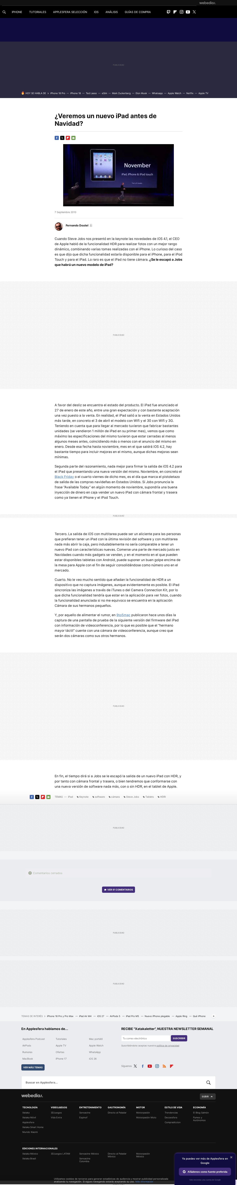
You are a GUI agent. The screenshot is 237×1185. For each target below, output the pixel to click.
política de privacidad (167, 1045)
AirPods (26, 1045)
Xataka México (30, 1153)
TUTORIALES (37, 12)
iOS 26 (93, 1058)
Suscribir (179, 1038)
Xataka (25, 1112)
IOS (96, 12)
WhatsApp (95, 1052)
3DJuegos (56, 1112)
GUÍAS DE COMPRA (138, 12)
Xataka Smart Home (33, 1127)
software (100, 796)
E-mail (73, 138)
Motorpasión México (143, 1155)
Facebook (57, 138)
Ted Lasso (91, 93)
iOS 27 (101, 1016)
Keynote (83, 796)
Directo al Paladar (117, 1112)
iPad (70, 796)
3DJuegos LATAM (60, 1153)
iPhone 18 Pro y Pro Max (60, 1016)
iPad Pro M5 (133, 1016)
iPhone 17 (61, 1058)
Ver (120, 889)
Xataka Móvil (29, 1117)
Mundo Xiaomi (30, 1132)
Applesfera (28, 1122)
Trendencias (171, 1112)
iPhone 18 (75, 93)
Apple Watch (174, 93)
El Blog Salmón (201, 1112)
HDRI (163, 796)
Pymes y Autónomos (199, 1119)
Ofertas (60, 1052)
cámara (115, 796)
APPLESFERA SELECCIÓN (70, 12)
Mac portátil (96, 1038)
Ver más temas (33, 1067)
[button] (79, 225)
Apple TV (203, 93)
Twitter (194, 12)
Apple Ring (182, 1016)
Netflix (189, 93)
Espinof (83, 1117)
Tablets (149, 796)
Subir (205, 1096)
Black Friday (64, 477)
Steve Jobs (132, 796)
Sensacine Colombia (84, 1160)
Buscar (208, 1082)
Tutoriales (61, 1038)
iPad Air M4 (85, 1016)
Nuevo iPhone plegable (158, 1016)
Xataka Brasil (29, 1158)
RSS (164, 1065)
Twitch (169, 12)
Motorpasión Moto (146, 1117)
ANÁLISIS (111, 12)
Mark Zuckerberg (121, 93)
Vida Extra (56, 1117)
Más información (144, 1181)
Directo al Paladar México (117, 1155)
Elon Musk (141, 93)
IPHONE (17, 12)
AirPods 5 (115, 1016)
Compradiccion (173, 1122)
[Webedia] (207, 3)
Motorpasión (143, 1112)
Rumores (27, 1052)
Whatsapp (157, 93)
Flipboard (175, 12)
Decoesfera (171, 1117)
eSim (104, 93)
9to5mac (123, 615)
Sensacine (84, 1112)
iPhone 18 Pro (57, 93)
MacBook (27, 1058)
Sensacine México (89, 1153)
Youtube (188, 12)
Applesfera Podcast (33, 1038)
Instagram (181, 12)
